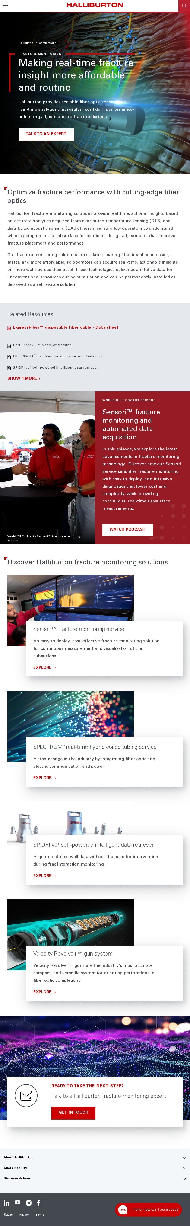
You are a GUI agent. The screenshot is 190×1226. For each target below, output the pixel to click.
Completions (47, 43)
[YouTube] (17, 1203)
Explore (43, 668)
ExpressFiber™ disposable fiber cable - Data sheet (66, 328)
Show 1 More (22, 379)
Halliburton (26, 43)
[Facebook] (39, 1203)
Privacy (24, 1214)
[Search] (184, 6)
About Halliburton (19, 1157)
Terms (40, 1214)
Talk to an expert (46, 134)
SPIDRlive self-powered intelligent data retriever (55, 368)
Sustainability (15, 1168)
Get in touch (73, 1113)
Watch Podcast (128, 530)
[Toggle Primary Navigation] (6, 6)
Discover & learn (17, 1178)
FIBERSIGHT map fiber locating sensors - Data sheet (59, 356)
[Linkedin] (6, 1203)
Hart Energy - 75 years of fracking (42, 345)
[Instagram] (28, 1203)
